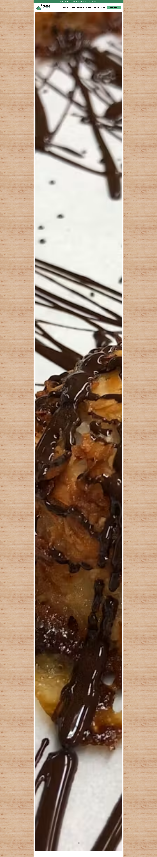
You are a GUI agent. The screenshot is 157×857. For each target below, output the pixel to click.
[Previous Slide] (38, 431)
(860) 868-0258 (92, 1)
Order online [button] (113, 7)
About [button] (103, 7)
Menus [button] (88, 7)
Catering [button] (96, 7)
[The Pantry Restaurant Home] (45, 7)
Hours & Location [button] (78, 7)
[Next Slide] (118, 431)
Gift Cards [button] (66, 7)
